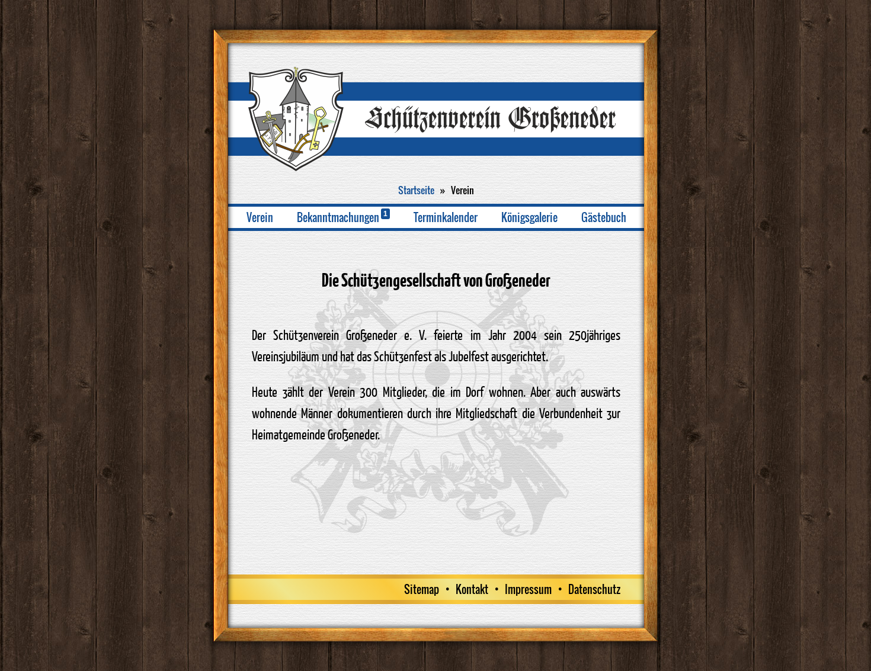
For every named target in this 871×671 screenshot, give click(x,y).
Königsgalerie (529, 217)
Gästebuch (603, 217)
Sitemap (421, 589)
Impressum (528, 589)
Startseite (416, 190)
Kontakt (472, 589)
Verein (259, 217)
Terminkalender (446, 217)
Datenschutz (594, 589)
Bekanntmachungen (342, 217)
